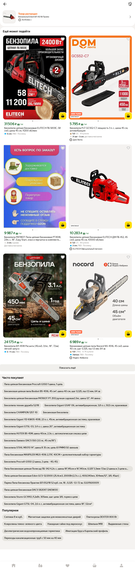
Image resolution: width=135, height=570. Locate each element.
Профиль (121, 565)
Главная (13, 565)
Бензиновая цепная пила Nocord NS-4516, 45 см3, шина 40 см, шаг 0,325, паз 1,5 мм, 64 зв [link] (99, 347)
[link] (33, 384)
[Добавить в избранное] (63, 39)
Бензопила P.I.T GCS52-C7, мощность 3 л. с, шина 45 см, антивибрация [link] (99, 129)
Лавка (40, 565)
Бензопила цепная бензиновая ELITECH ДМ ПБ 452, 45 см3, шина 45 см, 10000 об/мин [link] (99, 238)
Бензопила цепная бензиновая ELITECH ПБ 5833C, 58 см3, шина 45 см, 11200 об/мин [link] (32, 129)
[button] (5, 4)
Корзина (94, 565)
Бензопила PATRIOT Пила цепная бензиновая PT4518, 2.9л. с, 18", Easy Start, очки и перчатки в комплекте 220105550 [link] (32, 238)
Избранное (67, 565)
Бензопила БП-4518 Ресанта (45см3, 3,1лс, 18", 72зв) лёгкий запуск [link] (31, 347)
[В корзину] (63, 116)
